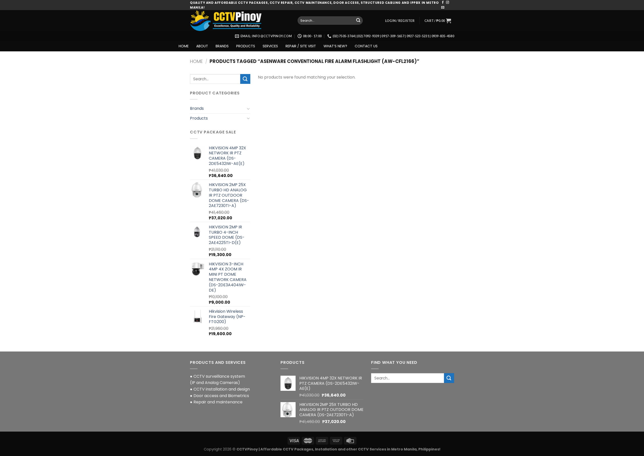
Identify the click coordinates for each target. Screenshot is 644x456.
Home (196, 61)
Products (199, 118)
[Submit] (358, 20)
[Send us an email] (442, 7)
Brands (197, 108)
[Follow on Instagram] (447, 2)
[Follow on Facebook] (442, 2)
